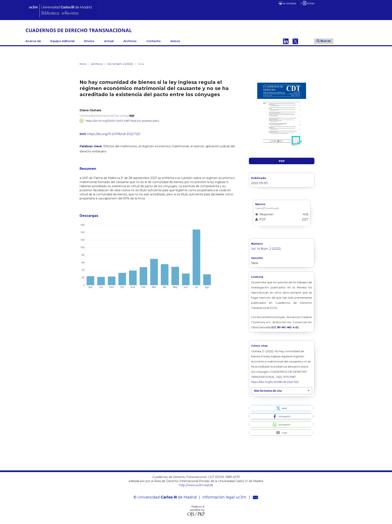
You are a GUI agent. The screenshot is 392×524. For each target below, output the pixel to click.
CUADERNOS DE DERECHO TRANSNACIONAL (79, 30)
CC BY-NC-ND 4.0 (284, 327)
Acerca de (33, 41)
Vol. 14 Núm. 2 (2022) (120, 63)
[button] (281, 408)
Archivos (130, 41)
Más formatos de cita (268, 390)
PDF (282, 161)
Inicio (83, 63)
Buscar (326, 41)
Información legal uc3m (224, 497)
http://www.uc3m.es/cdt (196, 485)
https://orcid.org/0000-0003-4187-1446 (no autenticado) (122, 120)
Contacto (153, 41)
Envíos (89, 41)
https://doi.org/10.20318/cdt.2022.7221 (113, 134)
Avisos (175, 41)
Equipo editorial (62, 41)
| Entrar (307, 3)
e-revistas (289, 3)
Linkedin (286, 41)
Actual (109, 41)
